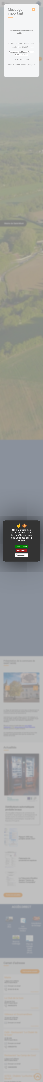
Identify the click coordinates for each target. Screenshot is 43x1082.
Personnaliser (21, 555)
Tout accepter (21, 546)
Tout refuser (21, 551)
